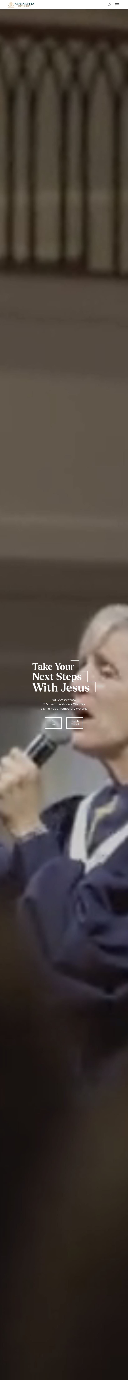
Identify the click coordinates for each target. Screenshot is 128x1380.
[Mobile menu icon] (117, 5)
